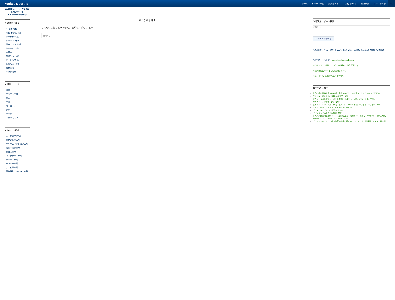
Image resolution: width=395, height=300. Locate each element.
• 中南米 (8, 114)
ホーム (305, 3)
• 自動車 (8, 52)
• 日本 (7, 98)
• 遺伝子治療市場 (12, 148)
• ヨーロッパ (10, 106)
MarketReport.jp (16, 3)
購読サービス (334, 3)
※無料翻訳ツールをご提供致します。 (330, 71)
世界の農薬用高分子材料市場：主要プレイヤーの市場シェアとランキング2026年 (346, 93)
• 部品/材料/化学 (12, 40)
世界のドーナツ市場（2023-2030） (327, 102)
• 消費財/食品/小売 (13, 33)
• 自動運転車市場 (12, 140)
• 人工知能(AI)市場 (13, 136)
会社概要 (365, 3)
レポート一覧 (318, 3)
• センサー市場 (11, 163)
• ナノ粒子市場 (11, 167)
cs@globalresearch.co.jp (343, 60)
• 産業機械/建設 (12, 36)
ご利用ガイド (351, 3)
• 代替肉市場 (10, 152)
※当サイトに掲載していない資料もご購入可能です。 (337, 65)
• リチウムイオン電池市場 (16, 144)
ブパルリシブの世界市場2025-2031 (327, 113)
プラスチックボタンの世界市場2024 (328, 110)
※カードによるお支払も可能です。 (329, 76)
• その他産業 (10, 72)
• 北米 (7, 110)
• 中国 (7, 102)
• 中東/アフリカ (12, 118)
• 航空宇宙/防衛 (12, 48)
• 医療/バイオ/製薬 (13, 44)
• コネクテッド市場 (13, 155)
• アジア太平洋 (11, 94)
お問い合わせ (380, 3)
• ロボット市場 (11, 159)
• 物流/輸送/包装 (12, 64)
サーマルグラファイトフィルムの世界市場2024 (332, 107)
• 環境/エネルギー (13, 56)
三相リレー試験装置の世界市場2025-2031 (330, 96)
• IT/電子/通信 (11, 29)
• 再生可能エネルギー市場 (16, 171)
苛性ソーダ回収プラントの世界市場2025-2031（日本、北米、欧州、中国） (344, 99)
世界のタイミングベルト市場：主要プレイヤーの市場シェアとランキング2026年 (346, 105)
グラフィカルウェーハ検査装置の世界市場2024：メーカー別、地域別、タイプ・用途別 (349, 121)
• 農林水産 (9, 68)
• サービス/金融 (12, 60)
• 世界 (7, 90)
